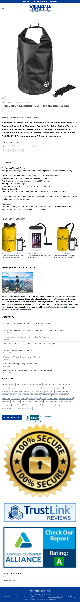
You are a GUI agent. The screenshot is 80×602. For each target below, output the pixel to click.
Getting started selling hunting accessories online (21, 364)
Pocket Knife (16, 398)
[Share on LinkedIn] (22, 150)
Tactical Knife (17, 405)
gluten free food (35, 394)
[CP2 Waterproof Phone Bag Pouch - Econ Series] (40, 237)
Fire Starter (39, 391)
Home (4, 102)
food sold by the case (61, 391)
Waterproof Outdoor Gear (19, 102)
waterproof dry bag (10, 146)
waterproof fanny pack (62, 405)
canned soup (37, 384)
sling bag (24, 398)
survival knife (16, 401)
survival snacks (38, 401)
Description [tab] (6, 163)
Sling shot (32, 398)
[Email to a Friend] (14, 150)
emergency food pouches (41, 388)
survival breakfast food (66, 398)
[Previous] (1, 242)
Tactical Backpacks (51, 401)
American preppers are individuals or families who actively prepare (27, 370)
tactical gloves (6, 405)
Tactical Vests (27, 405)
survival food (6, 401)
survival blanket (52, 398)
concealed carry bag (64, 384)
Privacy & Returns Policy (37, 594)
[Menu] (3, 7)
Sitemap (48, 594)
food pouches (49, 391)
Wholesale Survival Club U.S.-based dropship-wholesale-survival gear (29, 343)
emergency (5, 388)
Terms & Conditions (55, 597)
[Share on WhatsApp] (3, 150)
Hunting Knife (46, 394)
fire (33, 391)
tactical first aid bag (65, 401)
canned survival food (49, 384)
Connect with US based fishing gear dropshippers (21, 357)
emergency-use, (16, 388)
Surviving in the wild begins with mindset (18, 350)
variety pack (37, 405)
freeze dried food (24, 394)
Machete (54, 394)
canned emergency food (24, 384)
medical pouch (63, 394)
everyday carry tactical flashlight (12, 391)
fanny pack (27, 391)
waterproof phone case (25, 408)
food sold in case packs (9, 394)
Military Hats (6, 398)
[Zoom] (4, 98)
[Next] (78, 242)
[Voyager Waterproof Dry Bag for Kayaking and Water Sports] (14, 237)
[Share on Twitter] (11, 150)
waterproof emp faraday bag (25, 146)
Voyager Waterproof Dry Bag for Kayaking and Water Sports (12, 256)
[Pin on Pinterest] (18, 150)
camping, (12, 384)
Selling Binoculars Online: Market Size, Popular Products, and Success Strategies (33, 330)
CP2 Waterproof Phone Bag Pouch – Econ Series (40, 256)
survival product (26, 401)
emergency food (27, 388)
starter (44, 398)
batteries (4, 384)
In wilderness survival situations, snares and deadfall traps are (26, 337)
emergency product (57, 388)
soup (38, 398)
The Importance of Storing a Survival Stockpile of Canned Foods (27, 323)
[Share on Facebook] (7, 150)
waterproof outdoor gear (42, 146)
